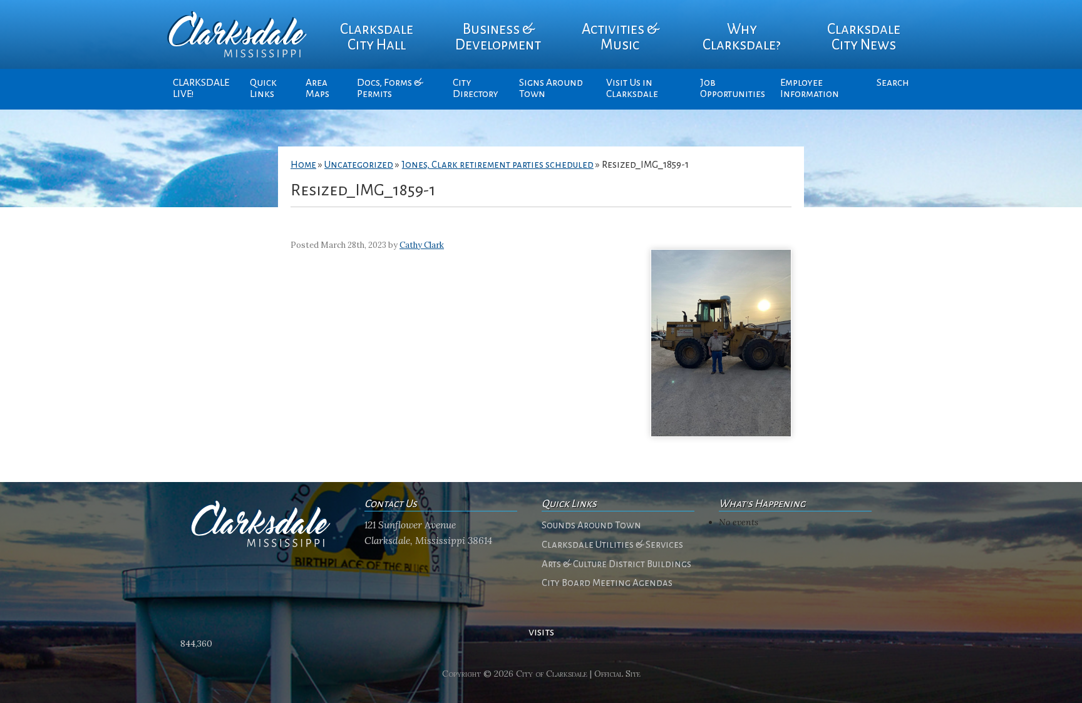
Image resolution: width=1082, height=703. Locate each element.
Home (303, 165)
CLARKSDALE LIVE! (201, 88)
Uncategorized (358, 165)
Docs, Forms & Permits (390, 88)
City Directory (475, 88)
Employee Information (809, 88)
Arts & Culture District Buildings (616, 564)
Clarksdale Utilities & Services (612, 545)
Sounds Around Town (591, 525)
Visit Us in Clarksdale (632, 88)
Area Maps (317, 88)
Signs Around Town (551, 88)
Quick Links (263, 88)
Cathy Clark (421, 245)
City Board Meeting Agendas (607, 583)
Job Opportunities (732, 88)
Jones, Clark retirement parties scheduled (497, 165)
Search (893, 82)
